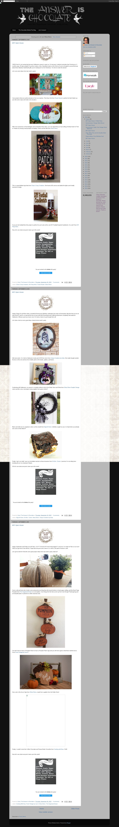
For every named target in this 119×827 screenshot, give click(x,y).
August (88, 119)
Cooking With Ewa (21, 803)
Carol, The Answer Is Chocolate (93, 45)
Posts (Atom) (22, 816)
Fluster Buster (58, 98)
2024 (86, 158)
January (88, 153)
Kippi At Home (48, 427)
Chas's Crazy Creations (37, 185)
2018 (86, 171)
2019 (86, 169)
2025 (86, 156)
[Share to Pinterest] (71, 282)
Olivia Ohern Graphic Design (71, 387)
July (87, 141)
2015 (86, 177)
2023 (86, 160)
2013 (86, 182)
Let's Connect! (42, 30)
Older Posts (75, 808)
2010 (86, 188)
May (87, 145)
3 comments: (56, 282)
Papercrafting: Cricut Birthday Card (95, 136)
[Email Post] (62, 282)
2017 (86, 173)
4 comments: (56, 515)
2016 (86, 175)
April (87, 147)
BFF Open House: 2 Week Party (94, 121)
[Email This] (65, 282)
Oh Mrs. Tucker (56, 461)
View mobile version (46, 812)
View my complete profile (89, 47)
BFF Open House (18, 43)
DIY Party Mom (33, 284)
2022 (86, 162)
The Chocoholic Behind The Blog (27, 30)
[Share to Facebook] (69, 282)
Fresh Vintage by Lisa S (21, 652)
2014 (86, 179)
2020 (86, 167)
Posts (86, 53)
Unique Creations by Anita (57, 358)
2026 (86, 117)
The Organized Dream (26, 592)
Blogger (69, 823)
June (87, 143)
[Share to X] (68, 282)
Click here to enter (46, 273)
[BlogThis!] (66, 282)
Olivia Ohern (54, 128)
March (88, 149)
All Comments (88, 55)
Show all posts (56, 37)
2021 (86, 165)
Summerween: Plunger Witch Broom (95, 123)
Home (14, 30)
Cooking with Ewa (58, 749)
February (88, 151)
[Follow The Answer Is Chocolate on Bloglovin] (90, 67)
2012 (86, 184)
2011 (86, 186)
